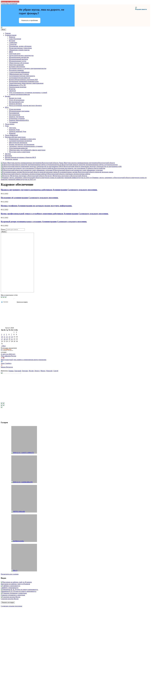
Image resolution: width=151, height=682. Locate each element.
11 (4, 337)
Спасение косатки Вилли (9, 599)
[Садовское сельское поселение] (1, 27)
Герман (11, 371)
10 (2, 337)
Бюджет (7, 96)
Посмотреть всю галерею (9, 574)
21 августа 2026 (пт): (8, 354)
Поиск (3, 229)
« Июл (3, 346)
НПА (7, 107)
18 (4, 339)
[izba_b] (24, 557)
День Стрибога (6, 363)
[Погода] (4, 301)
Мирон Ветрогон (7, 367)
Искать (4, 231)
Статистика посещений (9, 3)
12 (7, 337)
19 (7, 339)
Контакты (8, 155)
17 (2, 339)
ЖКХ (11, 52)
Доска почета (9, 124)
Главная (7, 33)
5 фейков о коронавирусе (9, 587)
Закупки (8, 154)
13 (9, 337)
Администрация (10, 35)
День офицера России (8, 356)
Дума (7, 126)
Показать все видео (8, 602)
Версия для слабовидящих (10, 2)
